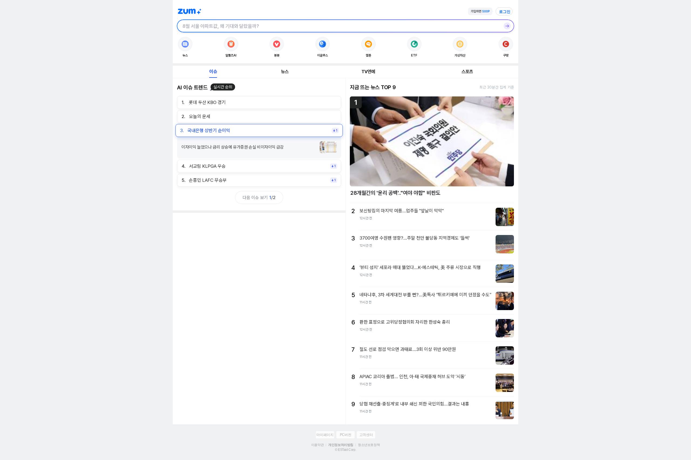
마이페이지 (324, 435)
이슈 (213, 71)
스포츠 (467, 71)
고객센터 (366, 435)
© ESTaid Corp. (345, 450)
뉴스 (285, 71)
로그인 (504, 11)
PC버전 (345, 435)
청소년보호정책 (369, 445)
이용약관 (317, 445)
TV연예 (368, 71)
